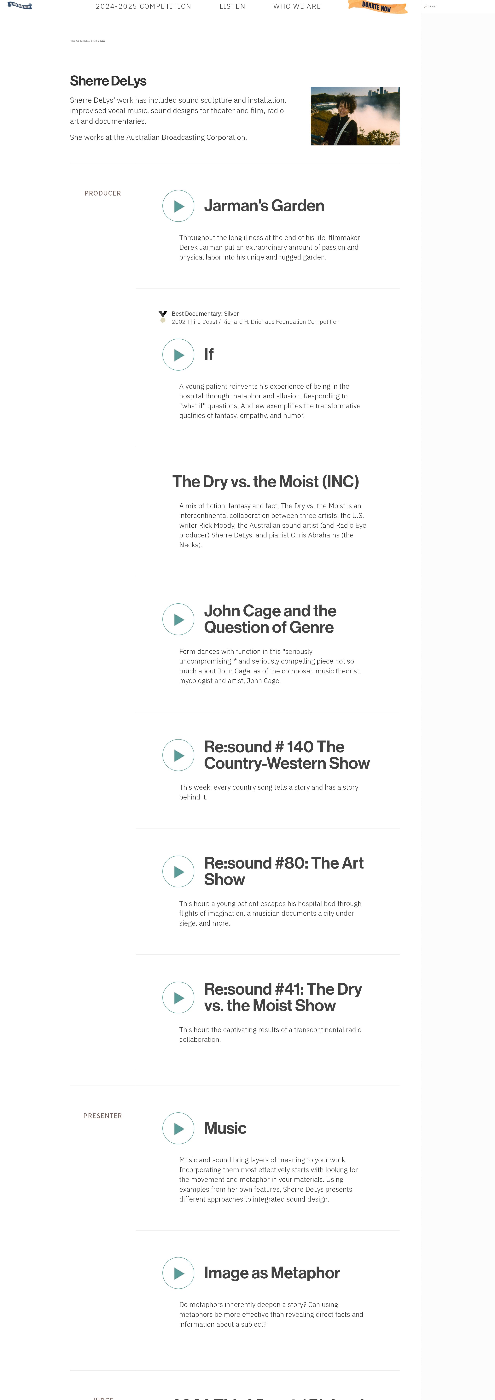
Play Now (178, 205)
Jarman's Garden (264, 205)
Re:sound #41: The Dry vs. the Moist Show (283, 997)
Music (225, 1128)
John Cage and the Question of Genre (270, 619)
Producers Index (79, 41)
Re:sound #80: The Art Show (284, 871)
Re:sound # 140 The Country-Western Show (287, 755)
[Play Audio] (458, 50)
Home (6, 2)
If (209, 354)
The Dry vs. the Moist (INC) (266, 481)
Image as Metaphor (272, 1273)
